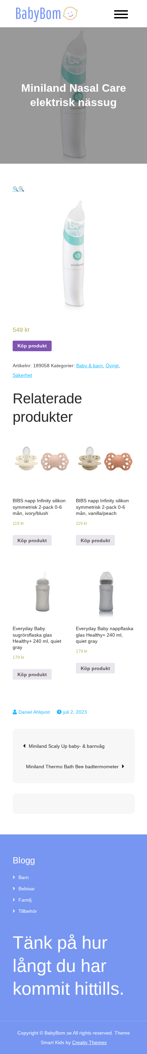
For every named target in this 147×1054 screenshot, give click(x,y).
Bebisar (26, 888)
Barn (23, 877)
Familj (24, 900)
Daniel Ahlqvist (34, 712)
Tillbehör (27, 911)
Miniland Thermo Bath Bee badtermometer (72, 766)
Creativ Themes (89, 1042)
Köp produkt (32, 345)
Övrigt (112, 365)
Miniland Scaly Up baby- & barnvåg (67, 746)
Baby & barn (89, 365)
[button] (15, 189)
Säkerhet (22, 375)
